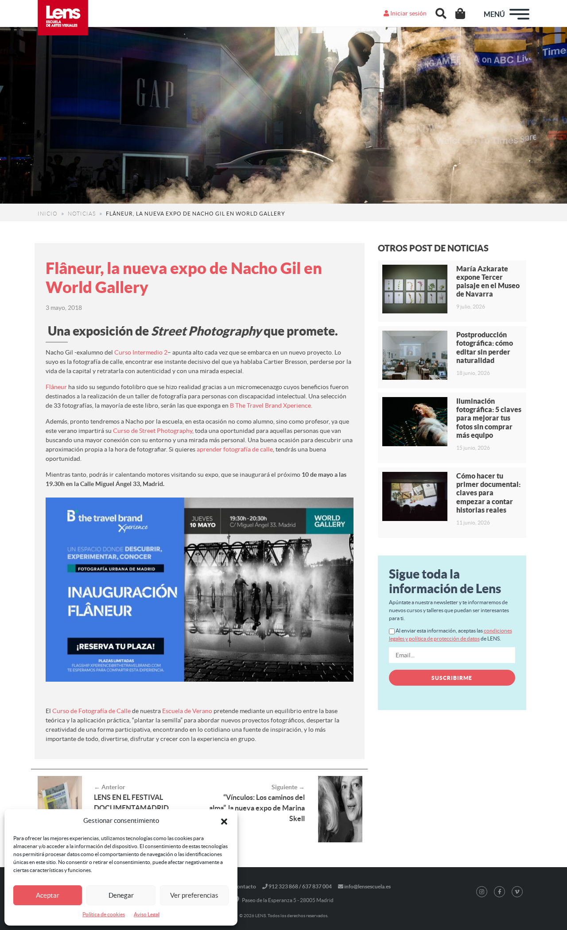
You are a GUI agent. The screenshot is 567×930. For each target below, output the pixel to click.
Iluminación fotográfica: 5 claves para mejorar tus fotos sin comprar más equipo (488, 418)
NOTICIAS (82, 213)
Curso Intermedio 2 (140, 352)
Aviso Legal (146, 914)
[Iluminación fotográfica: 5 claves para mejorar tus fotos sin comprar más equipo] (415, 421)
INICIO (48, 213)
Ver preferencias (194, 895)
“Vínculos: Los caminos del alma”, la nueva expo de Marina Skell (257, 807)
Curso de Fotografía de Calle (91, 710)
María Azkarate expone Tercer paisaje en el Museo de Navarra (488, 281)
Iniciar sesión (408, 13)
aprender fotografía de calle (235, 449)
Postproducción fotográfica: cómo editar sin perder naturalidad (484, 347)
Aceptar (47, 895)
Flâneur (56, 386)
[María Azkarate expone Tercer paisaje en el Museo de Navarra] (415, 289)
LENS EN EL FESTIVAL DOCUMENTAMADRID (131, 802)
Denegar (121, 895)
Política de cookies (103, 914)
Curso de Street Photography (152, 430)
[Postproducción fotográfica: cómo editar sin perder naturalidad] (415, 355)
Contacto (244, 886)
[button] (224, 820)
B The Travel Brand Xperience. (271, 405)
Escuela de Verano (187, 710)
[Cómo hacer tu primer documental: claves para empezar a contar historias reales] (415, 496)
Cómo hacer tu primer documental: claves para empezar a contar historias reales (488, 493)
